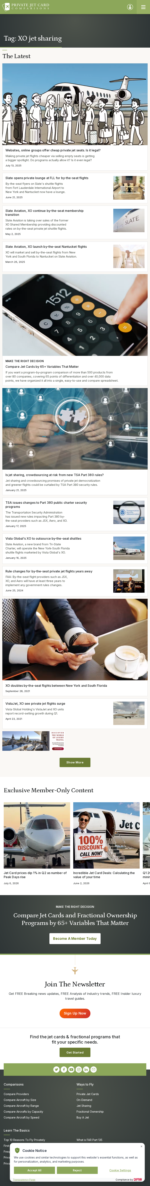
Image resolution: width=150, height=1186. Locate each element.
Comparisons (14, 1084)
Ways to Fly (85, 1084)
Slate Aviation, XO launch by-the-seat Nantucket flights (46, 247)
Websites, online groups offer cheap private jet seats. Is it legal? (53, 150)
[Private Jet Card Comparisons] (62, 7)
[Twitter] (56, 1069)
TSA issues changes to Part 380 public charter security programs (46, 505)
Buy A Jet (83, 1117)
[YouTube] (71, 1069)
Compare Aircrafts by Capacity (23, 1111)
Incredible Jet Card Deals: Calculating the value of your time (104, 875)
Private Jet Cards (88, 1094)
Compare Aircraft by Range (21, 1105)
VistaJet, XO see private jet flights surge (35, 703)
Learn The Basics (17, 1130)
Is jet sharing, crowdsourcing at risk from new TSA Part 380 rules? (54, 475)
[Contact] (93, 1069)
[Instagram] (79, 1069)
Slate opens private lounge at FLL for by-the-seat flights (46, 178)
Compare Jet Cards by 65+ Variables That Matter (42, 367)
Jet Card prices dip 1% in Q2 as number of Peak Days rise (35, 875)
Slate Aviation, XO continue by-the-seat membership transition (44, 213)
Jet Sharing (84, 1105)
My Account (130, 7)
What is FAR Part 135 (89, 1140)
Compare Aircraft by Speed (21, 1117)
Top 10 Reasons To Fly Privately (24, 1140)
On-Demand (84, 1100)
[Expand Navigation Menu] (143, 7)
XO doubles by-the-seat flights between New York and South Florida (56, 686)
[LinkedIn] (86, 1069)
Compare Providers (16, 1094)
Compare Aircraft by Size (20, 1100)
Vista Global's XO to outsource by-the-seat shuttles (43, 538)
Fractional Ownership (90, 1111)
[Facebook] (64, 1069)
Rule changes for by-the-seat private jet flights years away (48, 571)
